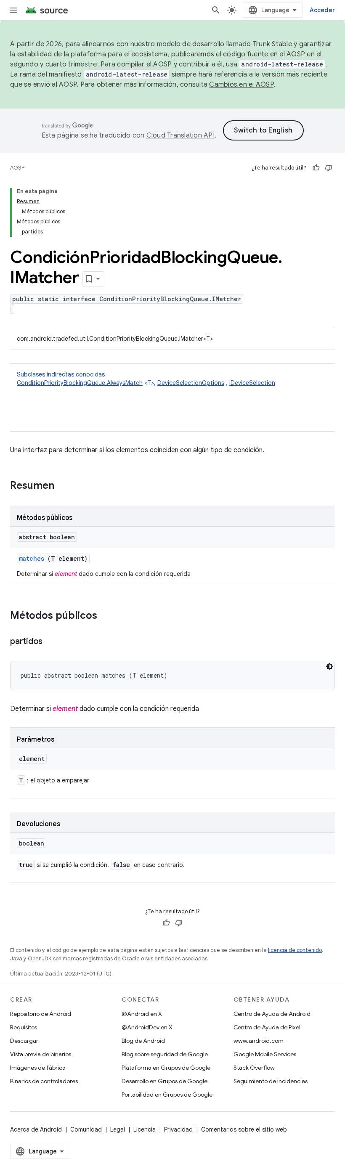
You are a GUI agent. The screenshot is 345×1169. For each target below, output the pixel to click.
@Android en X (142, 1014)
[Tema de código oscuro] (329, 666)
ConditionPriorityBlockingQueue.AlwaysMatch (80, 383)
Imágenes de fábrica (38, 1067)
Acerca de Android (36, 1129)
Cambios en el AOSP (241, 84)
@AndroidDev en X (147, 1027)
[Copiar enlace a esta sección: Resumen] (65, 486)
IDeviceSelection (252, 383)
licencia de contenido (295, 950)
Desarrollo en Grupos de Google (164, 1081)
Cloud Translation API (180, 135)
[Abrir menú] (13, 10)
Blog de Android (143, 1040)
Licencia (144, 1129)
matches (31, 558)
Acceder (322, 10)
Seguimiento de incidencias (271, 1081)
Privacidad (178, 1129)
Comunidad (86, 1129)
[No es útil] (328, 168)
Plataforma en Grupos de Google (166, 1067)
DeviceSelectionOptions (190, 383)
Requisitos (23, 1027)
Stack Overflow (254, 1067)
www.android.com (259, 1040)
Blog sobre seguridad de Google (165, 1054)
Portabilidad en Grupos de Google (167, 1094)
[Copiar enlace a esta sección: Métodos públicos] (105, 616)
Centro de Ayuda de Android (272, 1014)
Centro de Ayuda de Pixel (267, 1027)
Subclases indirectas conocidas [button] (146, 379)
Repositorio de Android (40, 1014)
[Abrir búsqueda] (216, 10)
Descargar (24, 1040)
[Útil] (316, 168)
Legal (117, 1129)
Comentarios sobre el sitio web (244, 1129)
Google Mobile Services (265, 1054)
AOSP (17, 167)
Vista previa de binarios (40, 1054)
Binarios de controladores (44, 1081)
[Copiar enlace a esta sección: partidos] (50, 642)
